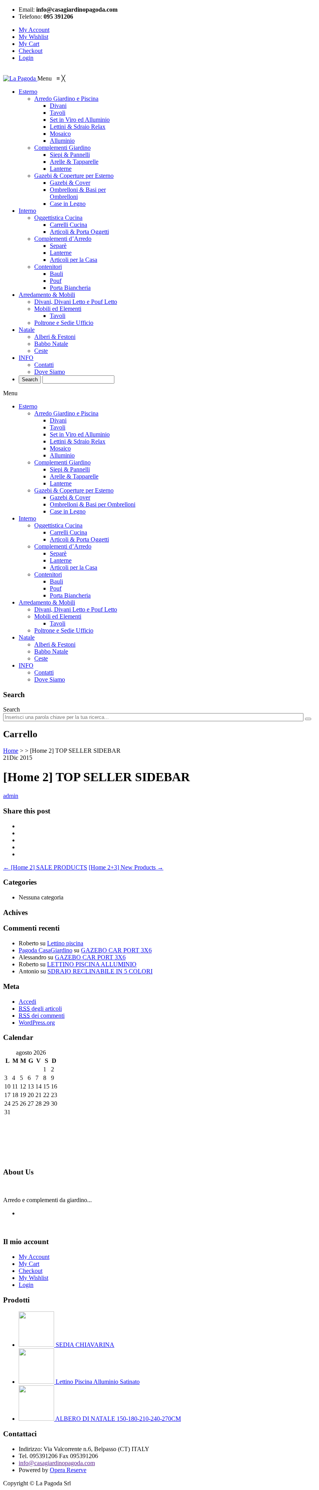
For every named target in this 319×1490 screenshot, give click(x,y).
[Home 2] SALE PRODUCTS (45, 867)
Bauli (56, 581)
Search (11, 709)
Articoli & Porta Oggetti (79, 539)
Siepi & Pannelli (70, 469)
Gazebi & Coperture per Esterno (74, 490)
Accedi (27, 1001)
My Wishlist (33, 36)
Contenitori (48, 574)
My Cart (29, 43)
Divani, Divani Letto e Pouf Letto (75, 609)
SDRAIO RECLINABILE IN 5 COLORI (99, 971)
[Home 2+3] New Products (126, 867)
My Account (34, 29)
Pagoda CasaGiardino (45, 950)
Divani (58, 420)
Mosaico (60, 448)
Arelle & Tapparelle (74, 476)
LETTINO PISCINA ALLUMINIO (92, 964)
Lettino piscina (65, 943)
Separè (58, 553)
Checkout (30, 50)
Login (26, 57)
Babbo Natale (51, 651)
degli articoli (40, 1008)
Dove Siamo (49, 679)
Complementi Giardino (62, 462)
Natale (27, 637)
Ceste (41, 658)
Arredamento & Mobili (47, 602)
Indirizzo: (30, 1449)
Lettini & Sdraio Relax (77, 441)
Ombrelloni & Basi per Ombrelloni (92, 504)
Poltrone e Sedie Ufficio (63, 630)
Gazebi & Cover (70, 497)
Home (10, 750)
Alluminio (62, 455)
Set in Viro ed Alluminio (80, 434)
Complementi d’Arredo (62, 546)
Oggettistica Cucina (58, 525)
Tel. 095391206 (38, 1456)
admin (10, 795)
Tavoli (57, 427)
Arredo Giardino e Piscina (66, 413)
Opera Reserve (68, 1470)
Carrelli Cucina (68, 532)
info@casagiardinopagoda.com (57, 1463)
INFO (26, 665)
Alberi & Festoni (54, 644)
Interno (27, 518)
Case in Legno (68, 511)
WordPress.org (37, 1022)
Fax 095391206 (78, 1456)
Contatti (44, 672)
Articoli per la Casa (73, 567)
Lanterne (61, 483)
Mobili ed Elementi (57, 616)
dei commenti (42, 1015)
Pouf (55, 588)
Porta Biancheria (70, 595)
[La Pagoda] (20, 78)
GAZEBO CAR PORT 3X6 (116, 950)
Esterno (28, 406)
